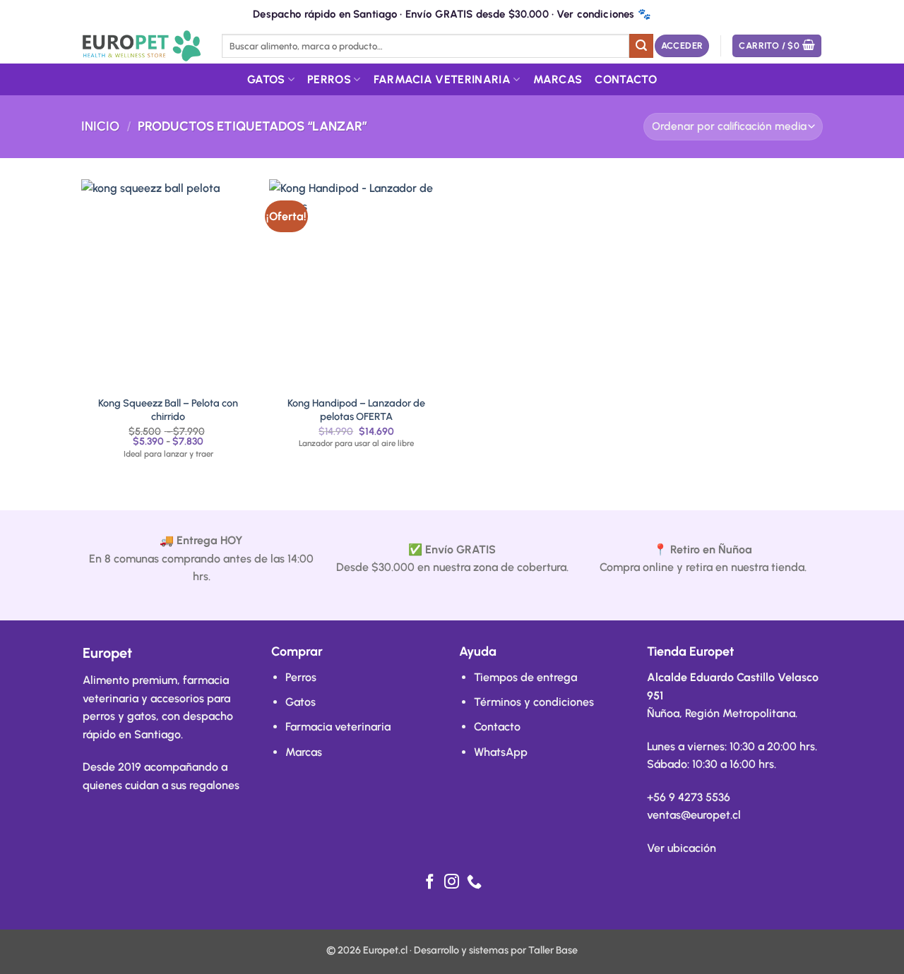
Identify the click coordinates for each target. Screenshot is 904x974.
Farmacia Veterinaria (442, 79)
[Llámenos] (474, 882)
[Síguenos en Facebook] (429, 882)
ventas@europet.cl (694, 815)
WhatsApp (501, 752)
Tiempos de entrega (525, 677)
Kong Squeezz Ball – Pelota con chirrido (168, 410)
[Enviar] (641, 46)
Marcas (558, 79)
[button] (682, 46)
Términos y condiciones (534, 702)
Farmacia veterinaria (338, 726)
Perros (329, 79)
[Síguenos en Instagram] (451, 882)
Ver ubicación (681, 848)
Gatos (266, 79)
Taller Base (553, 950)
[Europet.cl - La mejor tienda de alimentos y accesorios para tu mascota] (141, 45)
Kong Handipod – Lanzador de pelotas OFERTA (356, 410)
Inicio (100, 126)
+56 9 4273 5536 (688, 797)
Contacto (626, 79)
